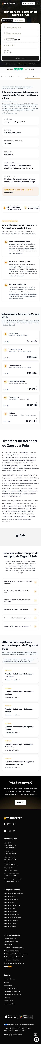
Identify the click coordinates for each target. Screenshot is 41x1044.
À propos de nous (9, 979)
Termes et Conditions (10, 988)
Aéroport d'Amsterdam (11, 920)
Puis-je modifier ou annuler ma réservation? (17, 626)
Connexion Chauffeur (12, 960)
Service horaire (8, 944)
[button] (20, 39)
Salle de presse (8, 1001)
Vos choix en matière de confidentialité (20, 1025)
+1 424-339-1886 (10, 876)
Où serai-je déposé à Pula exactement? (16, 609)
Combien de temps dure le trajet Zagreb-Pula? (16, 591)
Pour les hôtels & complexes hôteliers (17, 954)
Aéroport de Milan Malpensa (12, 917)
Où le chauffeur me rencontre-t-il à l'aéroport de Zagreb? (18, 582)
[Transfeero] (13, 818)
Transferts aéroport (10, 938)
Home (3, 87)
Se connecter (29, 3)
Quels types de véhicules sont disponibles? (17, 618)
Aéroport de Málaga (10, 926)
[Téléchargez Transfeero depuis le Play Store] (26, 1017)
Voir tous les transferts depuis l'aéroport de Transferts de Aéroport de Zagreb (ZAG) (18, 660)
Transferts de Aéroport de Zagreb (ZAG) (19, 87)
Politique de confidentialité (12, 991)
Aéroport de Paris (9, 902)
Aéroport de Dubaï (9, 908)
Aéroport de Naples (10, 923)
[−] (5, 52)
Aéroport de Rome (9, 896)
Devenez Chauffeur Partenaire (15, 963)
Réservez (20, 802)
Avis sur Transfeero (9, 1004)
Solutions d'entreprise (12, 951)
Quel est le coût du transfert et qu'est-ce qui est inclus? (17, 600)
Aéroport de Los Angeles (11, 914)
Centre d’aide (8, 985)
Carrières (6, 982)
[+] (10, 52)
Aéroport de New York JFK (12, 905)
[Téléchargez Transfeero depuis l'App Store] (11, 1017)
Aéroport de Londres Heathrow (13, 893)
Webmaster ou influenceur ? (14, 957)
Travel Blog (7, 997)
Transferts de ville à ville (11, 941)
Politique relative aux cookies (12, 994)
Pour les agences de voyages (14, 947)
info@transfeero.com (11, 881)
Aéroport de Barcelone (11, 899)
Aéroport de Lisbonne (10, 911)
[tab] (7, 20)
